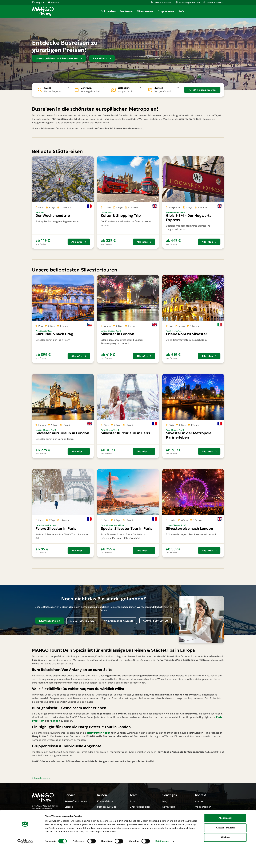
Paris (219, 717)
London (55, 720)
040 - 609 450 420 (83, 620)
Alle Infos (76, 241)
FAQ (181, 11)
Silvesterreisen (145, 11)
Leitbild (69, 806)
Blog (164, 801)
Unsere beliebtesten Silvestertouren (57, 58)
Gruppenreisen (166, 11)
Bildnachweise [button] (40, 777)
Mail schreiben (203, 806)
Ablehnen (225, 837)
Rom (41, 720)
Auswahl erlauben (225, 827)
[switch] (91, 841)
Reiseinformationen (76, 801)
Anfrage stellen (51, 620)
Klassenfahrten (105, 801)
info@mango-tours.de (120, 620)
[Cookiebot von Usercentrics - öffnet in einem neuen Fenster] (25, 841)
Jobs (132, 801)
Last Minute (100, 58)
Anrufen (199, 801)
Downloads (168, 806)
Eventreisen (126, 11)
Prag (34, 720)
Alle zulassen (225, 818)
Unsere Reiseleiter (140, 806)
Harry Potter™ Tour (98, 732)
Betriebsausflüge (106, 806)
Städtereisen (108, 11)
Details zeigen (162, 841)
